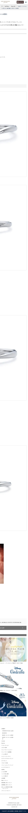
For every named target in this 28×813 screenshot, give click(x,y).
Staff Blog (7, 6)
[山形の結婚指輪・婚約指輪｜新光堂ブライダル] (14, 799)
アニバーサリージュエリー (6, 749)
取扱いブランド (4, 780)
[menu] (26, 2)
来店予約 (21, 2)
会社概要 (3, 778)
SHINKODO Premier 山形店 (7, 730)
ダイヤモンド (4, 760)
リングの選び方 (4, 776)
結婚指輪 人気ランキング (6, 784)
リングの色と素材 (5, 773)
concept (3, 741)
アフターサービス (5, 745)
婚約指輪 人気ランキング (6, 782)
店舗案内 (3, 728)
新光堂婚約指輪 (16, 622)
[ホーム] (1, 5)
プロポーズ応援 (4, 763)
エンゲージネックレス (5, 756)
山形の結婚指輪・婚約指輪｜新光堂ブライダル (16, 811)
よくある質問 (4, 771)
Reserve (3, 743)
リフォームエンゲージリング (7, 765)
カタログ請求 (4, 747)
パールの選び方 (4, 754)
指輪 (20, 622)
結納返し (3, 769)
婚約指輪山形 (4, 622)
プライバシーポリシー (5, 790)
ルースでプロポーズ (5, 767)
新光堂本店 (10, 622)
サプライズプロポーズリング (7, 758)
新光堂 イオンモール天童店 (7, 735)
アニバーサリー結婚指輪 (6, 752)
